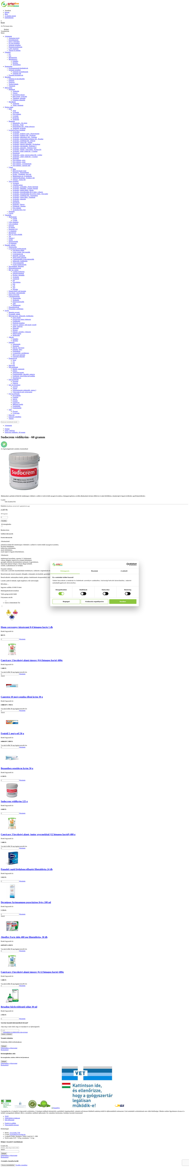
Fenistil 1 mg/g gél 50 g (12, 733)
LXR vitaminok (14, 49)
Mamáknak (12, 102)
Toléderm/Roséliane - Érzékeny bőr (24, 178)
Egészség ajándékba (15, 417)
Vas (10, 236)
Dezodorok (16, 153)
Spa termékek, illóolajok (16, 266)
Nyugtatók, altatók (14, 314)
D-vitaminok (13, 243)
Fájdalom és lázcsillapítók (17, 79)
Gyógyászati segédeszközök (17, 248)
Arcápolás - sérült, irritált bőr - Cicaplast (25, 151)
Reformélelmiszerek (15, 268)
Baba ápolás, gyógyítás (20, 96)
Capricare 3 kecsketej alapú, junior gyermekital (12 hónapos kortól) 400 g (38, 834)
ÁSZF (7, 1116)
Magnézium (12, 233)
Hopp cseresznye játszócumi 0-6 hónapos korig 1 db (27, 627)
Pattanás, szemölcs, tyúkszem (22, 332)
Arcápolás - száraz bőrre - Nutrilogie (24, 197)
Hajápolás (16, 118)
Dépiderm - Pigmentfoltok (21, 172)
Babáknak (12, 89)
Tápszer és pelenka (14, 50)
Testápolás (16, 91)
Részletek (22, 639)
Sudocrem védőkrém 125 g (14, 801)
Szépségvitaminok (18, 273)
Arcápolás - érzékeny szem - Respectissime (26, 133)
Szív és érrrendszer (14, 385)
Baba (14, 169)
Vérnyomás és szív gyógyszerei (22, 392)
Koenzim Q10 (13, 229)
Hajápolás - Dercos (19, 204)
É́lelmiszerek (17, 305)
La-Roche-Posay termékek (17, 130)
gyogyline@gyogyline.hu (17, 1134)
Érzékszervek (13, 358)
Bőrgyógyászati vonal (19, 171)
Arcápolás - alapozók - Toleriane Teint (24, 148)
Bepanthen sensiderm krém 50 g (17, 768)
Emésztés (11, 342)
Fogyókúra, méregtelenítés (17, 293)
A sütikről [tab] (124, 571)
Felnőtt (15, 218)
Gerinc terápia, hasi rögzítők (21, 252)
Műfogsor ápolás (18, 404)
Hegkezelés (16, 335)
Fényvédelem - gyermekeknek (22, 164)
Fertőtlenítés (16, 321)
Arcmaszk (16, 183)
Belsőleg (15, 63)
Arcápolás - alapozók (19, 199)
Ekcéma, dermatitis (18, 275)
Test (14, 287)
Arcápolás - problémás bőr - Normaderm (25, 195)
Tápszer (15, 93)
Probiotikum (16, 351)
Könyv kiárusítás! (14, 41)
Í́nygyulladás (17, 395)
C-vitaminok (12, 231)
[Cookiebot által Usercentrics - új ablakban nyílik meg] (128, 564)
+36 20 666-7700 (14, 1133)
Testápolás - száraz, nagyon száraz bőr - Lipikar (27, 155)
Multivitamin (13, 217)
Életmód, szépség (10, 245)
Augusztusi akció (14, 38)
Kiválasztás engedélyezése (94, 601)
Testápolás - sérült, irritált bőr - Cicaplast (25, 156)
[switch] (83, 593)
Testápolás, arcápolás (19, 128)
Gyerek (15, 220)
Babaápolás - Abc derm (20, 123)
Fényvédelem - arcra (19, 160)
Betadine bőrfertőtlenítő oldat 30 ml (19, 1006)
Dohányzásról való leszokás (17, 291)
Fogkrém (15, 397)
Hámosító (16, 328)
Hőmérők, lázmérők (19, 256)
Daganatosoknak (14, 307)
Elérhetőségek (9, 17)
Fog (10, 56)
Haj (14, 280)
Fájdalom (8, 52)
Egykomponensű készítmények (18, 68)
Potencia (15, 383)
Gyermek (15, 116)
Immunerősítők (13, 241)
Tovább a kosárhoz (21, 1165)
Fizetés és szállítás (10, 1123)
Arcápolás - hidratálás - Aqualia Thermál (25, 188)
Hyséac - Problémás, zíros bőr (22, 174)
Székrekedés (16, 344)
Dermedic (12, 211)
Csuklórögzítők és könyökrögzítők (23, 259)
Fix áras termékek (14, 43)
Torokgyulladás (13, 84)
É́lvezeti (15, 411)
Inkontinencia (17, 378)
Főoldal (7, 429)
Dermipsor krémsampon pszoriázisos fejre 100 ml (26, 902)
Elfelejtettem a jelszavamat (9, 1048)
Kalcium (11, 225)
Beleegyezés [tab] (65, 571)
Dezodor (15, 289)
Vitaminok (12, 86)
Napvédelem (16, 282)
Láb (14, 286)
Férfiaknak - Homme (19, 206)
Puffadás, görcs (17, 349)
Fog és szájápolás (14, 394)
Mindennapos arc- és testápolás (22, 176)
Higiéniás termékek (19, 323)
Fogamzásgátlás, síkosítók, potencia (24, 374)
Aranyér (15, 386)
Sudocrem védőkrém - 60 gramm (15, 432)
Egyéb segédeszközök (19, 264)
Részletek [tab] (94, 571)
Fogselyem (16, 402)
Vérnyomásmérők (18, 263)
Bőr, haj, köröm (13, 270)
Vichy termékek (14, 181)
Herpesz (15, 330)
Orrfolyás (12, 82)
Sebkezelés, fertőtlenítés (20, 261)
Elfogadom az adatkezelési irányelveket (15, 1032)
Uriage (11, 167)
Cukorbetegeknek (14, 296)
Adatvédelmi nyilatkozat (12, 1118)
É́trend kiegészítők (18, 302)
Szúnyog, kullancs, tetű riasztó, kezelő (24, 325)
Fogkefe (15, 401)
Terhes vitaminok (18, 105)
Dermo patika (9, 107)
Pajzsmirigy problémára (16, 309)
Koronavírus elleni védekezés (22, 319)
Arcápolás (16, 112)
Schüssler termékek (15, 45)
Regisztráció (4, 1050)
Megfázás (8, 77)
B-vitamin (12, 227)
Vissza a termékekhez (8, 1165)
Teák (14, 303)
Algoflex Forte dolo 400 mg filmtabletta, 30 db (24, 937)
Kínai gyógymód (14, 294)
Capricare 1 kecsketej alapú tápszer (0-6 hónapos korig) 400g (32, 660)
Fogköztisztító (17, 408)
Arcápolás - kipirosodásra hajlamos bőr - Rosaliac (28, 139)
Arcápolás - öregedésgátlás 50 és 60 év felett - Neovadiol (30, 194)
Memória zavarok (14, 312)
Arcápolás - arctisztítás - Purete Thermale (25, 187)
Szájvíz (15, 399)
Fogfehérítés (16, 406)
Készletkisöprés (13, 40)
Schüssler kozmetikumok (20, 72)
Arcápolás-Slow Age (19, 210)
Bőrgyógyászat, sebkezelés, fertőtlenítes (21, 316)
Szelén (11, 240)
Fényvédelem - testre (19, 162)
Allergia (11, 337)
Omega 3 (11, 238)
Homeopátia (8, 66)
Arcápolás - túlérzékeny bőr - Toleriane (25, 137)
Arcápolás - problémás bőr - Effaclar (24, 141)
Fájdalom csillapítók (19, 100)
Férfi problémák (14, 379)
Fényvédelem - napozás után (21, 165)
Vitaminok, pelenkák (19, 98)
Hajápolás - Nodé (18, 125)
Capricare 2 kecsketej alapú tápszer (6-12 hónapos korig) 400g (32, 972)
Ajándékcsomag (18, 185)
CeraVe (11, 213)
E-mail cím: (4, 1146)
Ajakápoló (16, 279)
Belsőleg (15, 340)
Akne (14, 110)
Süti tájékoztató (9, 1120)
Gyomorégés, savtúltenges (21, 353)
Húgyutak (12, 365)
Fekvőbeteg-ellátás (18, 250)
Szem (14, 360)
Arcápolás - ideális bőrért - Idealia (23, 190)
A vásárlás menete (10, 16)
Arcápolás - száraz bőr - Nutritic (22, 142)
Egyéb (7, 310)
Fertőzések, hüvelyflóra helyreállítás (24, 376)
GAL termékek (13, 224)
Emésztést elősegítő (19, 356)
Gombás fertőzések (19, 271)
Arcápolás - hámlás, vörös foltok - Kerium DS (27, 149)
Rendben (123, 601)
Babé (10, 109)
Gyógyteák (16, 413)
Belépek (4, 1046)
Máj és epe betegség (19, 355)
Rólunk (7, 12)
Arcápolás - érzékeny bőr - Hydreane (24, 135)
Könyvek (11, 415)
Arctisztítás (16, 132)
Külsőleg (15, 339)
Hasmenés (16, 346)
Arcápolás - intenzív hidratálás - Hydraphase (26, 144)
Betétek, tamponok (18, 369)
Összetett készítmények (16, 75)
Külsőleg (15, 61)
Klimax (15, 371)
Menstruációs (13, 57)
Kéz (14, 284)
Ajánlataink (8, 36)
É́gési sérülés (17, 317)
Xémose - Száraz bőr (19, 179)
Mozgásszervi (13, 59)
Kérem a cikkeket (7, 1034)
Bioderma (12, 121)
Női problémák (13, 367)
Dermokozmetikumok (15, 47)
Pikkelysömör (17, 333)
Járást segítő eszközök (19, 257)
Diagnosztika (13, 247)
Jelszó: (3, 1149)
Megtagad (66, 601)
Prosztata (15, 381)
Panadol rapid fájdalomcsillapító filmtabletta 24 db (27, 869)
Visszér (15, 388)
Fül (14, 363)
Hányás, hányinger (18, 348)
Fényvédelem (17, 114)
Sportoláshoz (17, 64)
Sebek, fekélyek (18, 326)
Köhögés (11, 80)
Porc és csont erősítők (15, 234)
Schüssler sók (17, 73)
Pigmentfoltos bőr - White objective (24, 126)
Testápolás (16, 119)
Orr (14, 362)
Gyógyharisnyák (18, 254)
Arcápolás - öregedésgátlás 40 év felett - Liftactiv (28, 192)
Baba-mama (8, 87)
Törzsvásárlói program (12, 1125)
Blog (6, 14)
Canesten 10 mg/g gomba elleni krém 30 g (22, 697)
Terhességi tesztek (18, 372)
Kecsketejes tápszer (19, 95)
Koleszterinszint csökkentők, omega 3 (24, 390)
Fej (10, 54)
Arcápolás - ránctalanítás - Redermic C (25, 146)
